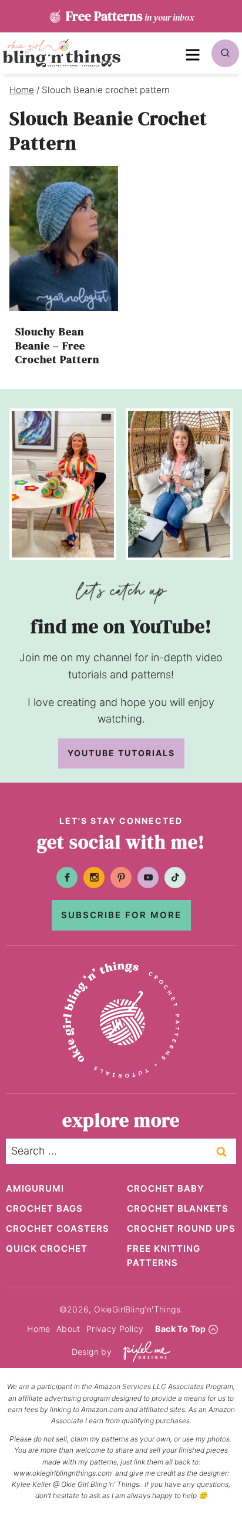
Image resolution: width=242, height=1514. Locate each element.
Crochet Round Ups (181, 1228)
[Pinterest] (121, 877)
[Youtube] (148, 877)
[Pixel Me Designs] (143, 1351)
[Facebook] (67, 877)
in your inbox (130, 16)
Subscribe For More (121, 915)
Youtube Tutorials (121, 753)
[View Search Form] (225, 53)
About (68, 1329)
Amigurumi (35, 1188)
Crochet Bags (44, 1208)
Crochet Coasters (57, 1228)
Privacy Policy (115, 1329)
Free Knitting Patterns (163, 1255)
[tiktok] (175, 877)
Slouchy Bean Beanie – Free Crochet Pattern (57, 345)
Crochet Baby (165, 1188)
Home (39, 1329)
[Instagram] (94, 877)
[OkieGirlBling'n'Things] (61, 53)
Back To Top (180, 1329)
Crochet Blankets (177, 1208)
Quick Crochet (47, 1248)
